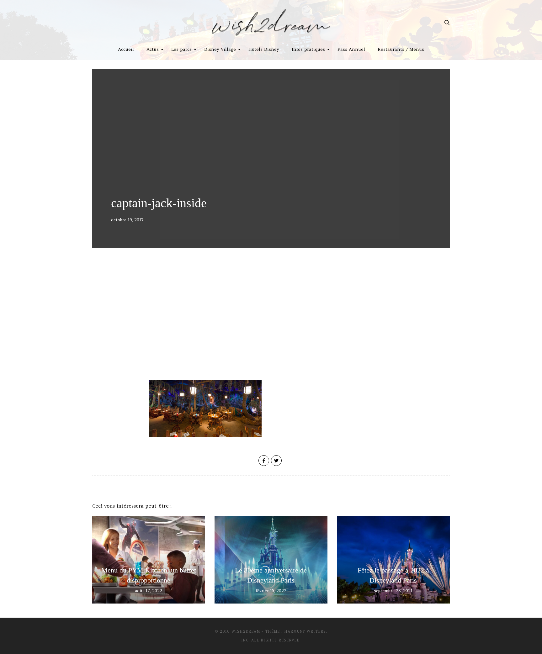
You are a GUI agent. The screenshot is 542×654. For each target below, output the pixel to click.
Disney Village (220, 49)
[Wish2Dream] (271, 22)
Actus (152, 49)
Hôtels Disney (263, 49)
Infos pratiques (308, 49)
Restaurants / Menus (401, 49)
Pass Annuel (351, 49)
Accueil (126, 49)
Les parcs (181, 49)
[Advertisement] (271, 326)
